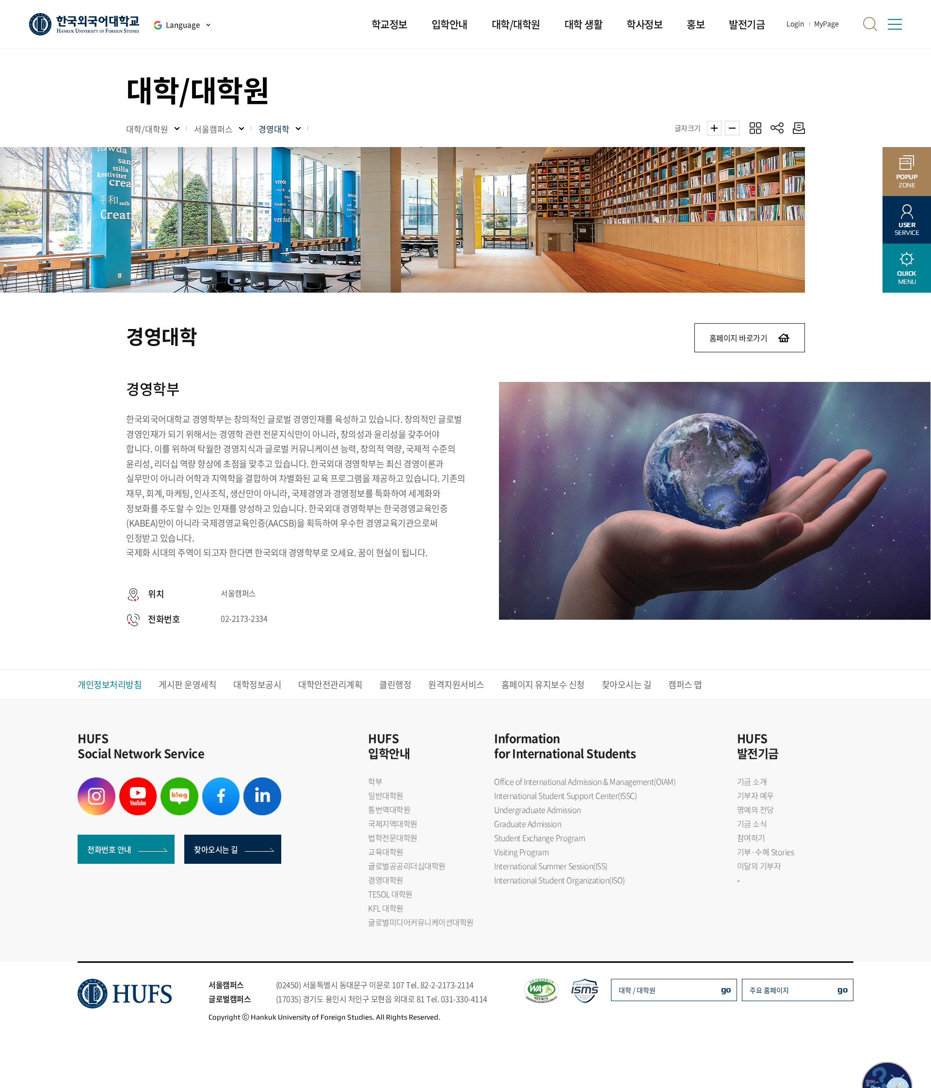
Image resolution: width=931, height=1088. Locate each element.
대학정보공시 (257, 684)
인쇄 (796, 128)
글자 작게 (732, 128)
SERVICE (907, 229)
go (726, 989)
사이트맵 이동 (894, 24)
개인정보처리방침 (110, 684)
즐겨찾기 (755, 128)
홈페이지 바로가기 (738, 338)
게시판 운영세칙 (187, 684)
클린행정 (395, 684)
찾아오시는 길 (627, 684)
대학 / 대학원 (637, 990)
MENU (906, 277)
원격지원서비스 (456, 684)
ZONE (907, 181)
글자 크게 (714, 128)
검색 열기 (870, 24)
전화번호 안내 (109, 849)
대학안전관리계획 (330, 684)
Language (183, 24)
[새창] (96, 783)
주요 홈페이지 (769, 990)
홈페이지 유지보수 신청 (543, 684)
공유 (777, 128)
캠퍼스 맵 (685, 684)
